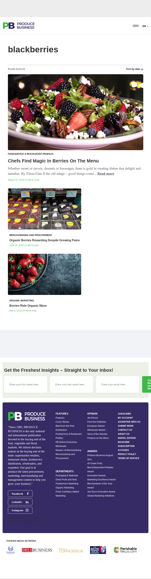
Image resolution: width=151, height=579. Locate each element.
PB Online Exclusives (66, 442)
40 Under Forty (94, 463)
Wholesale (61, 446)
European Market (96, 426)
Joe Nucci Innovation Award (101, 491)
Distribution (61, 430)
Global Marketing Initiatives (100, 495)
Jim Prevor (92, 418)
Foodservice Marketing (67, 483)
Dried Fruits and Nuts (66, 479)
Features (60, 418)
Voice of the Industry (97, 434)
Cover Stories (62, 422)
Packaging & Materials (67, 475)
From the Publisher (96, 422)
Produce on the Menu (98, 438)
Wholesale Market (96, 430)
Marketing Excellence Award (101, 479)
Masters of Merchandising (68, 450)
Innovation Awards (96, 475)
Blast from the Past (65, 426)
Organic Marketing (65, 487)
